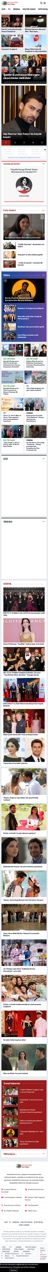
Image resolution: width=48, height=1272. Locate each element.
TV (9, 9)
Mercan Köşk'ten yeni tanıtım (15, 1073)
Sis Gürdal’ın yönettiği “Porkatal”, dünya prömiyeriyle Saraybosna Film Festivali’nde (35, 446)
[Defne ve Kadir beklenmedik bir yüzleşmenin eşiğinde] (24, 988)
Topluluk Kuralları (22, 1256)
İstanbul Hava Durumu (36, 1189)
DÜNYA (16, 1251)
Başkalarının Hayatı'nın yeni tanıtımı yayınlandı (22, 867)
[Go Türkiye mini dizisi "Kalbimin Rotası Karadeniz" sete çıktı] (24, 952)
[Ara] (41, 3)
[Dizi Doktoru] (9, 3)
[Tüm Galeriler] (44, 210)
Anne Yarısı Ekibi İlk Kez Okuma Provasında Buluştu (21, 934)
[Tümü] (44, 1154)
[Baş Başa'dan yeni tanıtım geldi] (9, 327)
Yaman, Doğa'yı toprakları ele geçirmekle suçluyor (20, 799)
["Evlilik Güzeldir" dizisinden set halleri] (9, 245)
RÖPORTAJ (43, 9)
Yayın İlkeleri (9, 1258)
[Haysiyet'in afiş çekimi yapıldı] (9, 255)
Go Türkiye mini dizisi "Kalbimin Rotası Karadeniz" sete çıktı (19, 970)
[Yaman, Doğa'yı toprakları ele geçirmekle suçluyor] (24, 781)
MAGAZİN (5, 1251)
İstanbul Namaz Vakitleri (13, 1197)
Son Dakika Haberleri (11, 1211)
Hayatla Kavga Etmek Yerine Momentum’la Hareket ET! (24, 170)
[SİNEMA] (44, 522)
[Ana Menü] (45, 3)
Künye (7, 1256)
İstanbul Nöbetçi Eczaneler (8, 1191)
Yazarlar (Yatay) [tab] (11, 164)
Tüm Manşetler (33, 1205)
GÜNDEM (26, 1251)
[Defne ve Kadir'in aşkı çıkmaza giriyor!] (24, 817)
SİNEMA (16, 9)
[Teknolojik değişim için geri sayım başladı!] (35, 377)
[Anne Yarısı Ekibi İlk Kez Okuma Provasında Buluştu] (24, 917)
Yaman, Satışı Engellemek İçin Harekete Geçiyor (23, 900)
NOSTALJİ (31, 1249)
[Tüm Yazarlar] (44, 164)
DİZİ (3, 9)
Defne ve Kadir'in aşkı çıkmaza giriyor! (19, 833)
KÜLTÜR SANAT (29, 9)
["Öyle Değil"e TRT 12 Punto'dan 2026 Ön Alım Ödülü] (12, 431)
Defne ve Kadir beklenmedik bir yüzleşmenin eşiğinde (22, 1005)
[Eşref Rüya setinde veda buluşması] (9, 336)
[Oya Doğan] (24, 185)
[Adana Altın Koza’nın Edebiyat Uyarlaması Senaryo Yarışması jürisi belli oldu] (35, 350)
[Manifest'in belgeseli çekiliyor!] (9, 308)
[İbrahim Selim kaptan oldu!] (24, 1024)
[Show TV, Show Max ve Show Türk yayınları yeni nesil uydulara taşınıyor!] (12, 404)
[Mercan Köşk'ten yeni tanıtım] (24, 1057)
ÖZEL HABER (24, 1225)
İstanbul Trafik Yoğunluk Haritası (35, 1199)
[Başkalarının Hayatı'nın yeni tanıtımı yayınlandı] (24, 850)
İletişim (28, 1253)
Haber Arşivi (32, 1211)
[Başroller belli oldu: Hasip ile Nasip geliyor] (9, 318)
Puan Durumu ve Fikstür (12, 1205)
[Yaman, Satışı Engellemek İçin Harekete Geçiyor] (24, 884)
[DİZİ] (44, 459)
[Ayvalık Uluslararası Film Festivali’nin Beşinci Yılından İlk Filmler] (12, 377)
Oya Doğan (24, 196)
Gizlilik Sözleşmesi (12, 1253)
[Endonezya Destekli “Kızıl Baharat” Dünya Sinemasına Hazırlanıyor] (35, 404)
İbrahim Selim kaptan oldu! (14, 1040)
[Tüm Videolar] (44, 275)
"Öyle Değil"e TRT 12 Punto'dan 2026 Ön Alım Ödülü (11, 444)
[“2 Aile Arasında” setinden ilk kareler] (9, 264)
